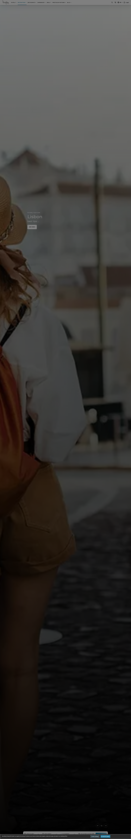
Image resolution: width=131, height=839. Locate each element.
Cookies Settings (95, 836)
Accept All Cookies (105, 836)
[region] (65, 836)
